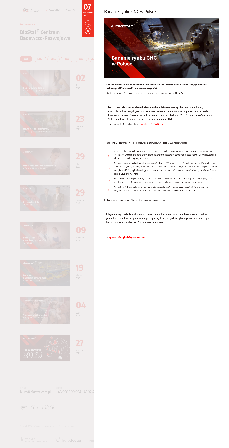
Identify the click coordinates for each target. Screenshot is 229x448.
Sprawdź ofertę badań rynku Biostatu (127, 237)
